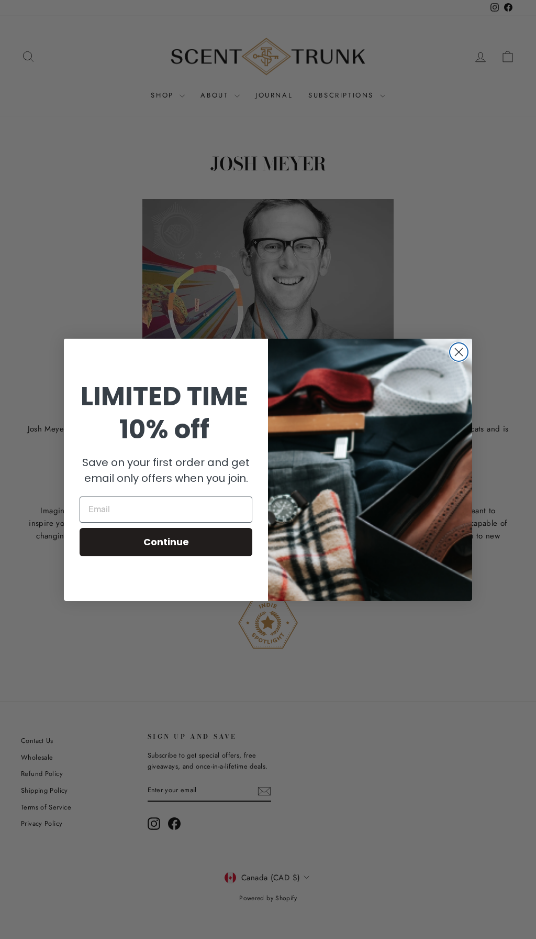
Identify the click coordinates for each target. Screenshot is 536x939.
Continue (166, 541)
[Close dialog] (459, 352)
